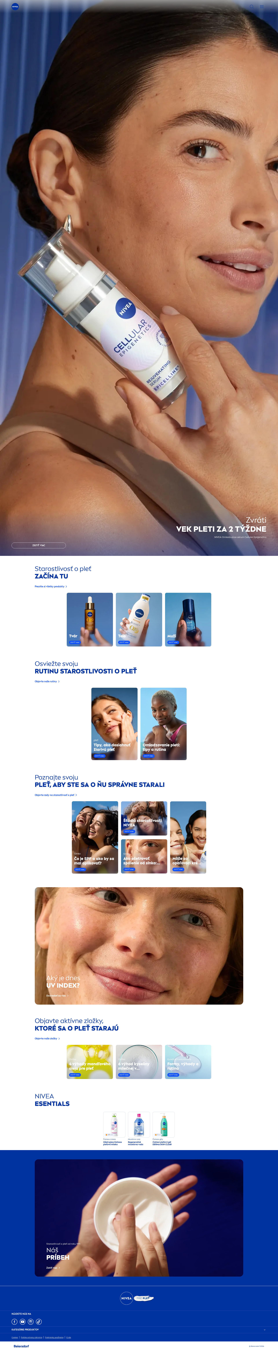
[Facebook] (14, 1322)
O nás (68, 1337)
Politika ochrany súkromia (31, 1337)
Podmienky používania (54, 1337)
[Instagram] (31, 1322)
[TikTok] (39, 1322)
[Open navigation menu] (261, 6)
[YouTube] (22, 1322)
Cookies (15, 1337)
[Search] (252, 6)
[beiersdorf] (21, 1346)
